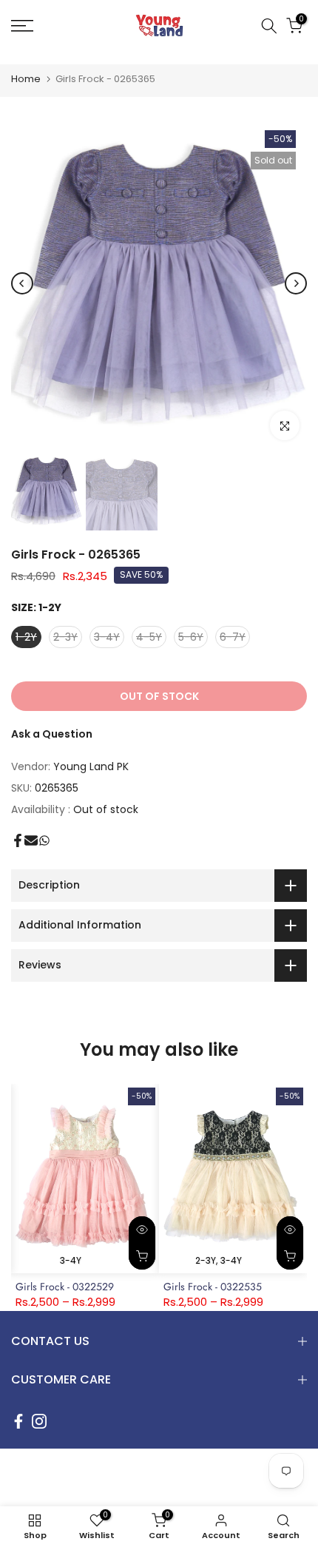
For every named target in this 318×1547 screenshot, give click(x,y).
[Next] (296, 283)
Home (26, 79)
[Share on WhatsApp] (44, 840)
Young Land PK (91, 766)
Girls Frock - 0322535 (212, 1286)
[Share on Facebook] (17, 840)
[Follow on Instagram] (39, 1421)
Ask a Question (51, 734)
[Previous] (22, 283)
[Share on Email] (31, 840)
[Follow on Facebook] (18, 1421)
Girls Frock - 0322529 (65, 1286)
